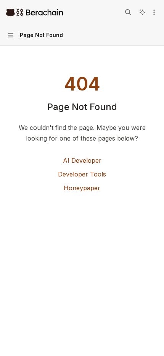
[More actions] (154, 12)
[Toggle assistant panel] (142, 12)
